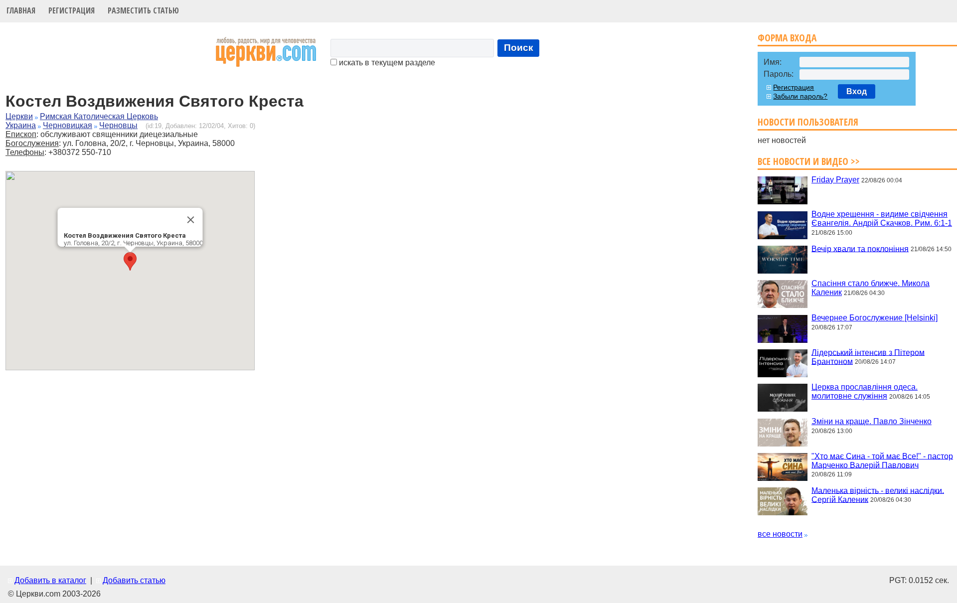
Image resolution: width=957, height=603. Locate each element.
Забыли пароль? (800, 96)
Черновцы (118, 125)
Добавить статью (134, 580)
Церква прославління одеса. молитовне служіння (864, 391)
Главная (20, 10)
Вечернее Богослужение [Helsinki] (874, 317)
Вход (856, 91)
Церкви (19, 116)
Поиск (518, 47)
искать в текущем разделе (386, 62)
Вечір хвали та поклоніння (860, 248)
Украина (20, 125)
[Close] (191, 220)
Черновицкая (67, 125)
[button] (130, 261)
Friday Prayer (835, 179)
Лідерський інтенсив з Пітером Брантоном (868, 356)
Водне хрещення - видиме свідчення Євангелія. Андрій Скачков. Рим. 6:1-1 (881, 218)
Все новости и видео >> (809, 161)
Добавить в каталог (50, 580)
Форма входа (787, 37)
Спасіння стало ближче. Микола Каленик (870, 288)
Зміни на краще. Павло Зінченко (871, 421)
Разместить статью (143, 10)
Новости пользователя (808, 122)
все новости (780, 534)
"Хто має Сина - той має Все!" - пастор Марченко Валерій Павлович (882, 460)
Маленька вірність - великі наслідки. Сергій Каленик (877, 494)
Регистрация (71, 10)
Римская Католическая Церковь (99, 116)
